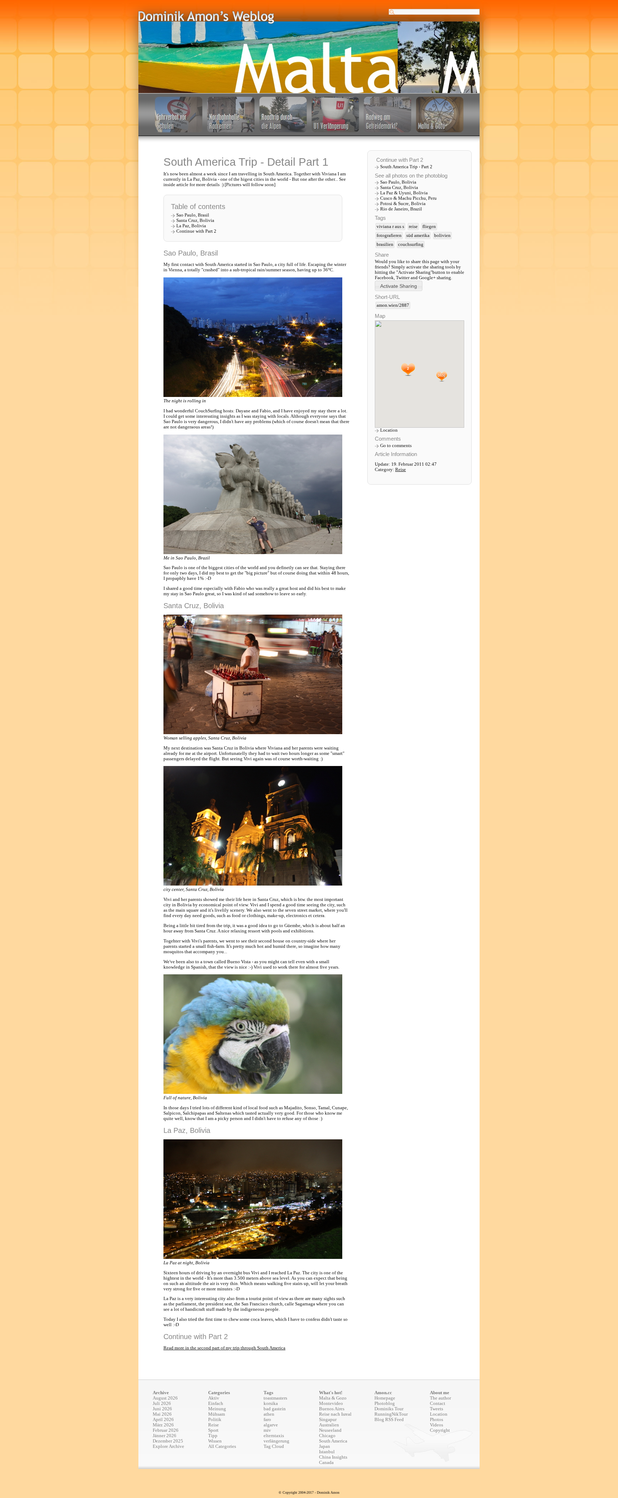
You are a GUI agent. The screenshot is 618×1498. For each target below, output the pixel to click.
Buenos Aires (331, 1408)
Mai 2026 (162, 1414)
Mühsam (216, 1414)
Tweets (436, 1408)
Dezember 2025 (168, 1441)
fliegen (429, 226)
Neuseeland (330, 1430)
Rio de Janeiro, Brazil (401, 209)
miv (267, 1430)
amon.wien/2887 (393, 305)
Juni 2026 (162, 1408)
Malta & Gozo (333, 1398)
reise (413, 226)
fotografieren (389, 235)
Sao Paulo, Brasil (192, 215)
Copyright (440, 1430)
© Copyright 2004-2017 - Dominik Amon (309, 1492)
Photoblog (384, 1403)
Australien (329, 1424)
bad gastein (275, 1408)
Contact (437, 1403)
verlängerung (276, 1441)
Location (389, 430)
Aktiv (213, 1398)
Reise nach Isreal (335, 1414)
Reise (400, 469)
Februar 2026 (165, 1430)
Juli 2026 (162, 1403)
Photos (436, 1419)
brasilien (385, 244)
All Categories (222, 1446)
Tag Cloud (274, 1446)
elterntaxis (274, 1435)
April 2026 (163, 1419)
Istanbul (327, 1451)
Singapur (328, 1419)
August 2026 (165, 1398)
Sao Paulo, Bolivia (398, 182)
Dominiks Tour (388, 1408)
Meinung (217, 1408)
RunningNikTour (391, 1414)
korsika (271, 1403)
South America (333, 1441)
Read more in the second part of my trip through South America (224, 1348)
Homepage (384, 1398)
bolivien (442, 235)
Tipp (212, 1435)
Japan (324, 1446)
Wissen (215, 1441)
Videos (436, 1424)
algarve (271, 1424)
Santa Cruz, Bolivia (195, 220)
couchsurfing (410, 244)
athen (269, 1414)
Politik (214, 1419)
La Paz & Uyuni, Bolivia (404, 192)
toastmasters (275, 1398)
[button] (398, 286)
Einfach (215, 1403)
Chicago (327, 1435)
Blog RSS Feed (389, 1419)
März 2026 (163, 1424)
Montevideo (331, 1403)
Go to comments (396, 445)
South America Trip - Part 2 (406, 166)
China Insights (333, 1457)
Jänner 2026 (164, 1435)
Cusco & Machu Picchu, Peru (408, 198)
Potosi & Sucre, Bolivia (403, 203)
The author (440, 1398)
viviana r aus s (390, 226)
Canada (326, 1462)
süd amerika (418, 235)
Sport (213, 1430)
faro (267, 1419)
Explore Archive (168, 1446)
